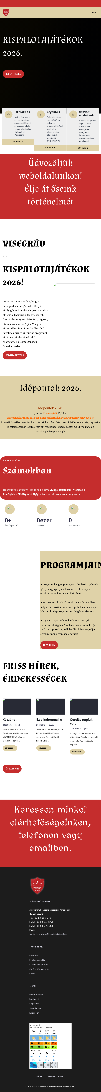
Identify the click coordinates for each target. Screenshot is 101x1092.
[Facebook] (87, 3)
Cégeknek (53, 112)
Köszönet (10, 720)
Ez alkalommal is (49, 720)
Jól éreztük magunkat (39, 969)
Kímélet (32, 973)
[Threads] (90, 3)
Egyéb (18, 725)
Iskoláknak (22, 112)
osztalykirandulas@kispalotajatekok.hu (48, 934)
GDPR (60, 1076)
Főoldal (40, 1076)
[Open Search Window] (94, 3)
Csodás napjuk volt (81, 721)
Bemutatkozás (36, 994)
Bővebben (11, 747)
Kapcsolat (34, 1012)
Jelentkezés (35, 1008)
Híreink (51, 1076)
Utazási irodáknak (86, 113)
